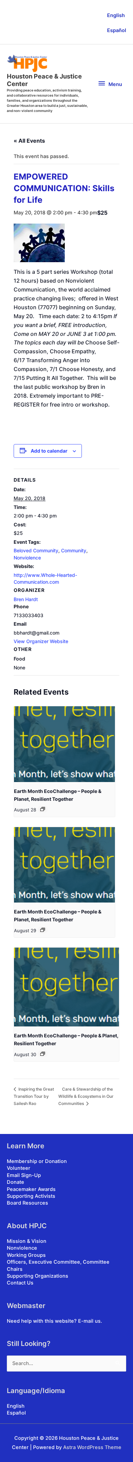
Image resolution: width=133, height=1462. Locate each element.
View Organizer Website (41, 641)
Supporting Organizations (37, 1276)
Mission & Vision (26, 1241)
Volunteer (18, 1168)
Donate (15, 1182)
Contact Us (20, 1283)
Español (116, 30)
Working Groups (26, 1255)
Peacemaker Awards (31, 1189)
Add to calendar (49, 451)
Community (73, 550)
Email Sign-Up (24, 1175)
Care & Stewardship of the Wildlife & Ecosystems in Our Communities (86, 1096)
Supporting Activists (31, 1196)
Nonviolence (27, 557)
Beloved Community (36, 550)
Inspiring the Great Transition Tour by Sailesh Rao (34, 1096)
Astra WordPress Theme (92, 1447)
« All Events (29, 140)
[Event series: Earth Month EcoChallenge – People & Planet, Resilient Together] (42, 809)
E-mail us (89, 1321)
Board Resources (27, 1203)
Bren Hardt (26, 599)
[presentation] (64, 744)
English (116, 15)
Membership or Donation (37, 1161)
